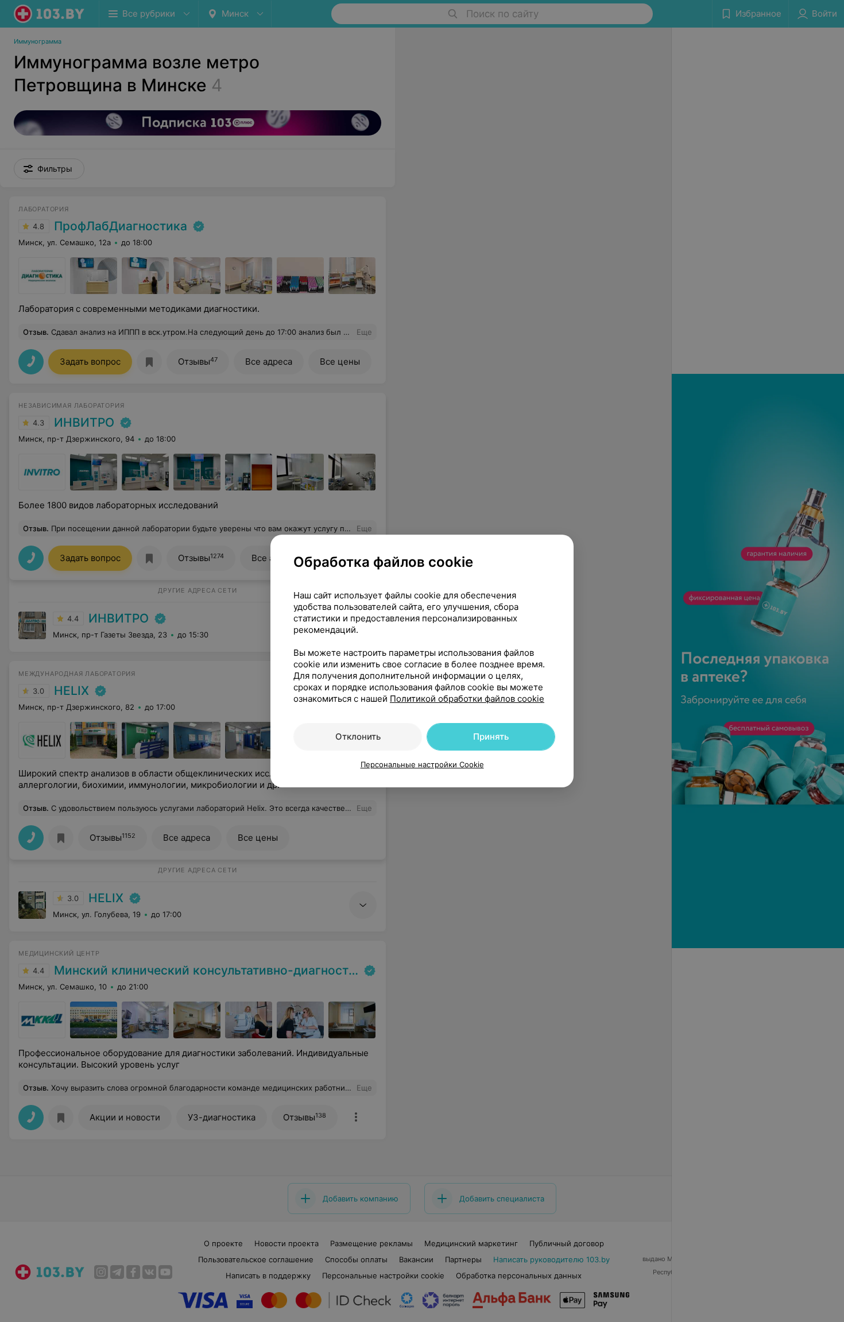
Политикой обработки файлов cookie (467, 698)
